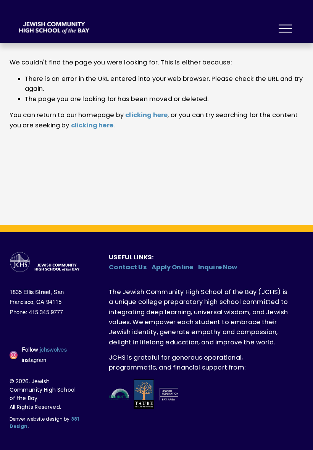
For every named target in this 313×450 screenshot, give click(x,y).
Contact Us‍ (128, 267)
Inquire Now (217, 267)
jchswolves (53, 349)
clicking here (146, 115)
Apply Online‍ (172, 267)
